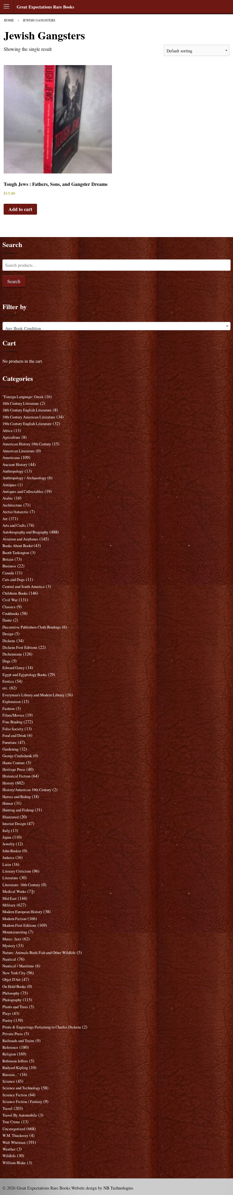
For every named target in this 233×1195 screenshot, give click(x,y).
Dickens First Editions (19, 647)
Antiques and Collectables (22, 491)
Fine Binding (12, 722)
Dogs (6, 661)
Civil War (10, 599)
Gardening (10, 749)
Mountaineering (14, 932)
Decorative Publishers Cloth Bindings (31, 627)
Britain (7, 559)
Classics (8, 606)
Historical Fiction (16, 776)
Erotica (8, 681)
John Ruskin (11, 850)
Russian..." (10, 1074)
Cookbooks (10, 613)
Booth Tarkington (15, 552)
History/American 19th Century (26, 789)
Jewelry (8, 844)
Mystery (8, 945)
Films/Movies (13, 715)
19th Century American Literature (28, 417)
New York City (13, 972)
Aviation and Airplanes (20, 539)
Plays (6, 1013)
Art (5, 518)
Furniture (9, 742)
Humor (7, 803)
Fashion (8, 708)
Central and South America (23, 586)
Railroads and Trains (18, 1040)
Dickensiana (12, 654)
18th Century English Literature (27, 410)
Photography (12, 999)
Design (7, 633)
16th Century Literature (20, 403)
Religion (9, 1054)
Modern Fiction (14, 918)
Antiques (9, 484)
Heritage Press (13, 769)
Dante (7, 620)
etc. (5, 688)
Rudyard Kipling (15, 1067)
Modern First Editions (19, 925)
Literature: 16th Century (21, 884)
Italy (6, 830)
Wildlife (9, 1155)
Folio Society (12, 728)
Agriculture (11, 437)
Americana (11, 457)
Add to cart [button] (20, 209)
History (8, 783)
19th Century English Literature (27, 423)
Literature (10, 877)
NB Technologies (118, 1188)
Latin (6, 864)
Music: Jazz (11, 939)
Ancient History (14, 464)
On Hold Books (14, 986)
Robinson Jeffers (15, 1061)
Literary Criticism (16, 871)
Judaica (8, 857)
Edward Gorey (13, 667)
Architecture (12, 505)
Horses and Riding (16, 796)
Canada (8, 573)
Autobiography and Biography (25, 532)
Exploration (11, 701)
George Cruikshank (17, 755)
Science (8, 1081)
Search (13, 281)
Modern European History (22, 911)
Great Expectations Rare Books (45, 7)
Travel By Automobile (19, 1115)
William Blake (14, 1162)
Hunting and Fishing (18, 810)
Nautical (9, 959)
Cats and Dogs (13, 579)
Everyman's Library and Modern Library (33, 695)
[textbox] (117, 328)
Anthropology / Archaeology (24, 477)
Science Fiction (14, 1095)
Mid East (9, 898)
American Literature (18, 451)
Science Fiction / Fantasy (22, 1101)
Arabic (7, 498)
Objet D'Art (11, 979)
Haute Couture (13, 762)
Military (8, 905)
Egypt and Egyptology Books (24, 674)
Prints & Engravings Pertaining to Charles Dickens (41, 1027)
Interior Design (14, 823)
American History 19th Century (26, 444)
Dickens (8, 640)
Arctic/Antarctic (15, 511)
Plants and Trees (15, 1006)
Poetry (7, 1020)
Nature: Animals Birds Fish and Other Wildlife (39, 952)
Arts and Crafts (14, 525)
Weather (8, 1149)
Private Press (12, 1033)
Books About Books (17, 545)
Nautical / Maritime (18, 966)
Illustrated (10, 817)
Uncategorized (13, 1128)
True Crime (11, 1121)
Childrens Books (15, 593)
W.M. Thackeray (15, 1135)
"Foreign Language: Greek (22, 396)
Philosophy (10, 993)
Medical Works (14, 891)
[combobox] (116, 326)
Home (9, 20)
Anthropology (12, 471)
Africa (7, 430)
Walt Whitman (13, 1142)
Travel (7, 1108)
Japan (6, 837)
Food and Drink (14, 735)
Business (9, 566)
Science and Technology (21, 1088)
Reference (10, 1047)
